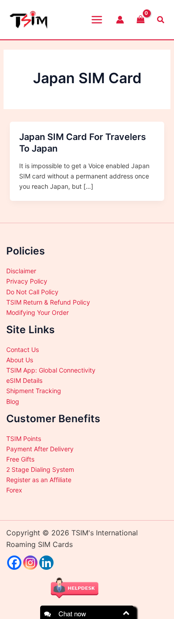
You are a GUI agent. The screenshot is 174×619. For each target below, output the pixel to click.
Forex (14, 490)
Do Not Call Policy (32, 292)
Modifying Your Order (37, 312)
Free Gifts (20, 459)
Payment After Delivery (40, 449)
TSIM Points (23, 438)
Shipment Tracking (33, 390)
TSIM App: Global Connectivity (50, 370)
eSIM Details (24, 380)
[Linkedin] (46, 562)
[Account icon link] (120, 20)
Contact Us (22, 349)
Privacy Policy (26, 281)
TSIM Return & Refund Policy (48, 302)
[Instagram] (30, 562)
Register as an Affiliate (38, 479)
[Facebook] (14, 562)
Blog (12, 401)
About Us (19, 360)
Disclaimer (21, 271)
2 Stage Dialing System (40, 469)
